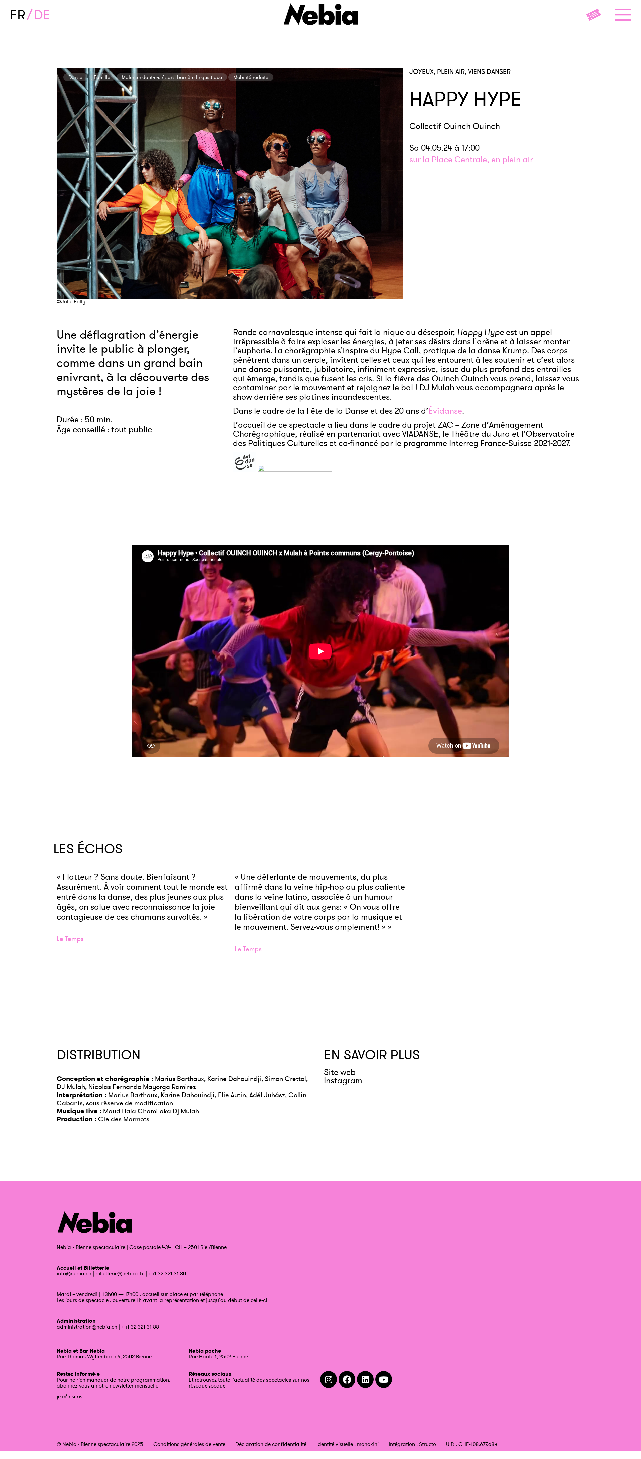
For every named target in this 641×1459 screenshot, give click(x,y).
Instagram (343, 1080)
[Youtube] (383, 1379)
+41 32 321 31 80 (167, 1273)
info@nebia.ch (74, 1273)
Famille (102, 77)
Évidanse (445, 411)
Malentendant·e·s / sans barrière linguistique (172, 77)
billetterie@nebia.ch (119, 1273)
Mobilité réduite (250, 77)
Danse (75, 77)
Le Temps (70, 938)
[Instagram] (328, 1379)
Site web (340, 1072)
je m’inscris (69, 1396)
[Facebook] (347, 1379)
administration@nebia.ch (87, 1326)
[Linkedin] (365, 1379)
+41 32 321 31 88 (140, 1326)
